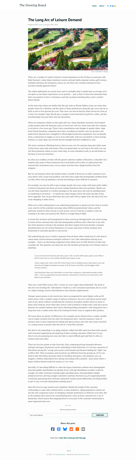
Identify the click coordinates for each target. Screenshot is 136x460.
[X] (111, 6)
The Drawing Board (32, 5)
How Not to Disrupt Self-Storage (73, 438)
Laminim (86, 454)
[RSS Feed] (115, 6)
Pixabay (106, 71)
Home (94, 6)
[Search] (108, 6)
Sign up (69, 451)
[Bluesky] (113, 6)
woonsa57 (99, 71)
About (101, 6)
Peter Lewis (39, 25)
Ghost (79, 454)
